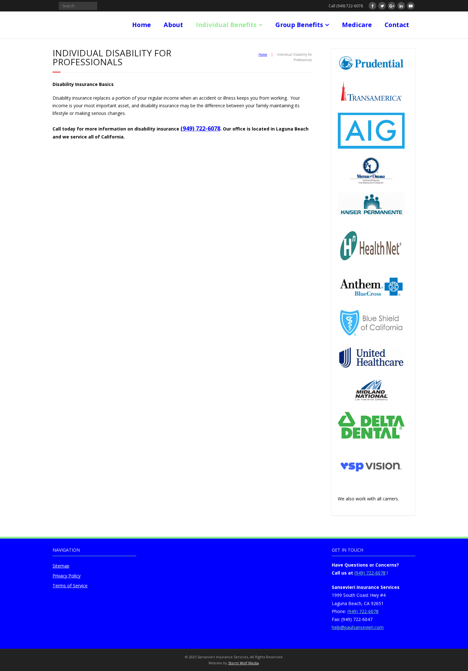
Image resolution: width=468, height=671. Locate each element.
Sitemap (61, 566)
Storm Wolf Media (243, 662)
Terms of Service (70, 586)
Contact (397, 24)
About (173, 24)
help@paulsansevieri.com (358, 627)
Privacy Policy (67, 576)
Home (141, 24)
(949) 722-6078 (200, 128)
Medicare (357, 24)
